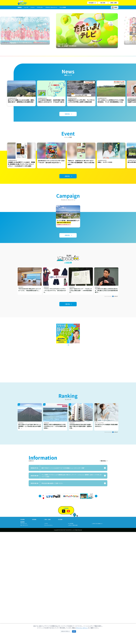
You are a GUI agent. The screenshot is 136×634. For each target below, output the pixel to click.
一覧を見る (103, 461)
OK (74, 631)
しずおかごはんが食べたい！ (97, 523)
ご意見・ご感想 (113, 2)
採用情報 (34, 519)
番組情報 (22, 522)
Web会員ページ (92, 2)
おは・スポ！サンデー (24, 525)
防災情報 (60, 519)
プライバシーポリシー (82, 628)
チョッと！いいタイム (48, 525)
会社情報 (22, 519)
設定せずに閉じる (65, 631)
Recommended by (108, 296)
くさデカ (46, 523)
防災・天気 (103, 2)
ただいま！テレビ (23, 523)
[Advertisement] (51, 362)
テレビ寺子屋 (70, 523)
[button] (40, 496)
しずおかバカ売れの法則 (73, 525)
